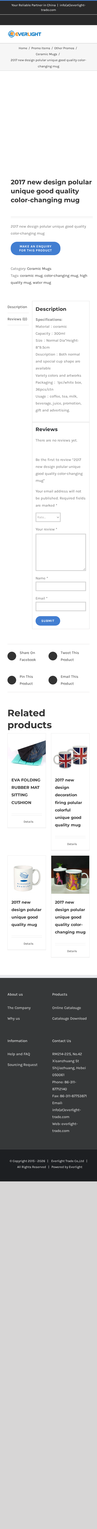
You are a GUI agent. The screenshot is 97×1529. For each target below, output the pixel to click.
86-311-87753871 (73, 1096)
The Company (19, 1008)
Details (28, 821)
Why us (13, 1018)
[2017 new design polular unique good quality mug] (27, 875)
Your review (46, 529)
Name (42, 578)
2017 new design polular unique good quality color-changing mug (70, 917)
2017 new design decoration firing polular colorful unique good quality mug (68, 802)
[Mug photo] (48, 124)
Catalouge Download (70, 1018)
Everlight (75, 1167)
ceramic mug (31, 275)
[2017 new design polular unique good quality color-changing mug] (70, 875)
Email (42, 598)
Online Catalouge (66, 1008)
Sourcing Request (22, 1064)
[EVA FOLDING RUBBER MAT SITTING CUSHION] (27, 752)
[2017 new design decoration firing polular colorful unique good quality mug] (70, 752)
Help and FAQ (18, 1054)
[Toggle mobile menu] (88, 35)
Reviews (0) (17, 319)
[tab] (18, 307)
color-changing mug (61, 275)
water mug (42, 282)
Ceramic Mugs (39, 268)
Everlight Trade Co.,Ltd (67, 1161)
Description (17, 307)
